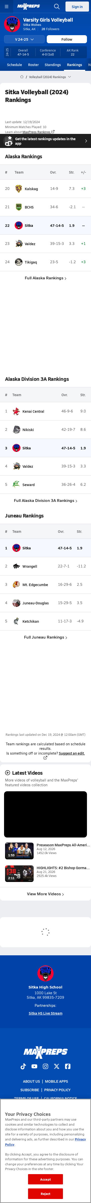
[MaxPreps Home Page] (22, 77)
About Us (31, 1081)
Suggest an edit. (72, 753)
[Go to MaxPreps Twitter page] (57, 1066)
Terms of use (26, 1098)
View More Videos (44, 894)
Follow (66, 39)
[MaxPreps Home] (28, 6)
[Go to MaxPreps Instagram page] (45, 1066)
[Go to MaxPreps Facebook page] (68, 1066)
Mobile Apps (56, 1081)
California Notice (60, 1098)
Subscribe (29, 1089)
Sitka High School (45, 987)
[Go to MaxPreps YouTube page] (34, 1066)
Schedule (14, 64)
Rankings (74, 64)
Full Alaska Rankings (44, 278)
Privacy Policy (57, 1089)
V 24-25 (21, 39)
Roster (33, 64)
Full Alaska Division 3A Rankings (44, 500)
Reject (46, 1193)
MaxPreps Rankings (36, 132)
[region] (45, 1151)
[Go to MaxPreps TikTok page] (23, 1066)
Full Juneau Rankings (44, 637)
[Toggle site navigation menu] (6, 6)
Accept (45, 1179)
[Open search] (56, 6)
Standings (53, 64)
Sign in (77, 6)
